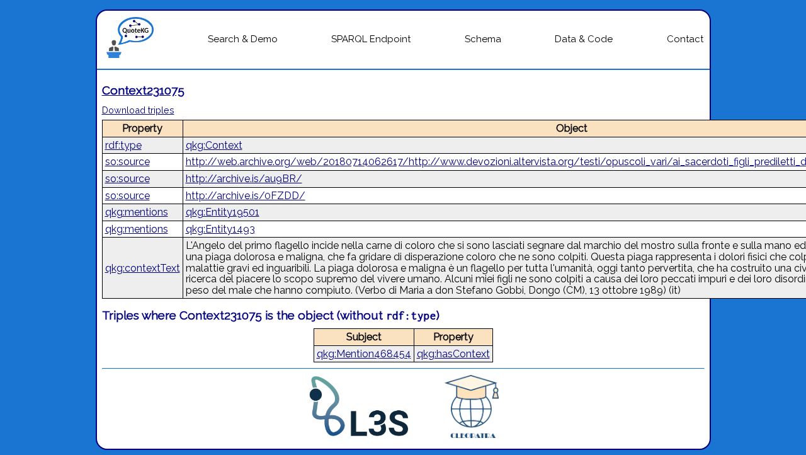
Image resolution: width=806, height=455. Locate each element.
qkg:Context (214, 145)
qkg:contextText (142, 268)
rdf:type (123, 145)
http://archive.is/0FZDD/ (245, 196)
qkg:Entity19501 (222, 212)
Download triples (138, 110)
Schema (483, 39)
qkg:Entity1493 (220, 229)
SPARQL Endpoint (371, 39)
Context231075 (143, 90)
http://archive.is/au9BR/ (244, 179)
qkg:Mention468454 (364, 354)
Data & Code (584, 39)
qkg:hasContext (453, 354)
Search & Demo (243, 39)
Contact (685, 39)
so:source (127, 162)
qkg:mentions (136, 212)
